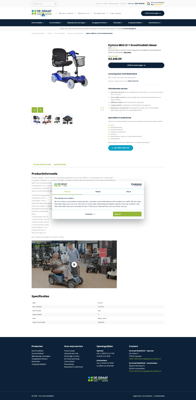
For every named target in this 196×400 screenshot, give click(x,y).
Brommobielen (37, 23)
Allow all (118, 214)
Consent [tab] (67, 191)
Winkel (49, 33)
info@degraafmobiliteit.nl (151, 359)
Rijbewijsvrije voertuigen (76, 23)
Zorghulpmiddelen (134, 23)
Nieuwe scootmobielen (76, 33)
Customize (89, 214)
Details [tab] (98, 191)
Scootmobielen (54, 23)
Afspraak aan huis (83, 13)
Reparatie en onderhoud (66, 13)
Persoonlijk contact (99, 13)
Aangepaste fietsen (99, 23)
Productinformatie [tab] (42, 164)
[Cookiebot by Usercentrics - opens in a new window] (133, 184)
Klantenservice (154, 23)
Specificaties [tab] (60, 164)
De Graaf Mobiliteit (38, 33)
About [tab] (128, 191)
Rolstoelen (117, 23)
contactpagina (129, 28)
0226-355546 (134, 359)
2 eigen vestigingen (115, 13)
